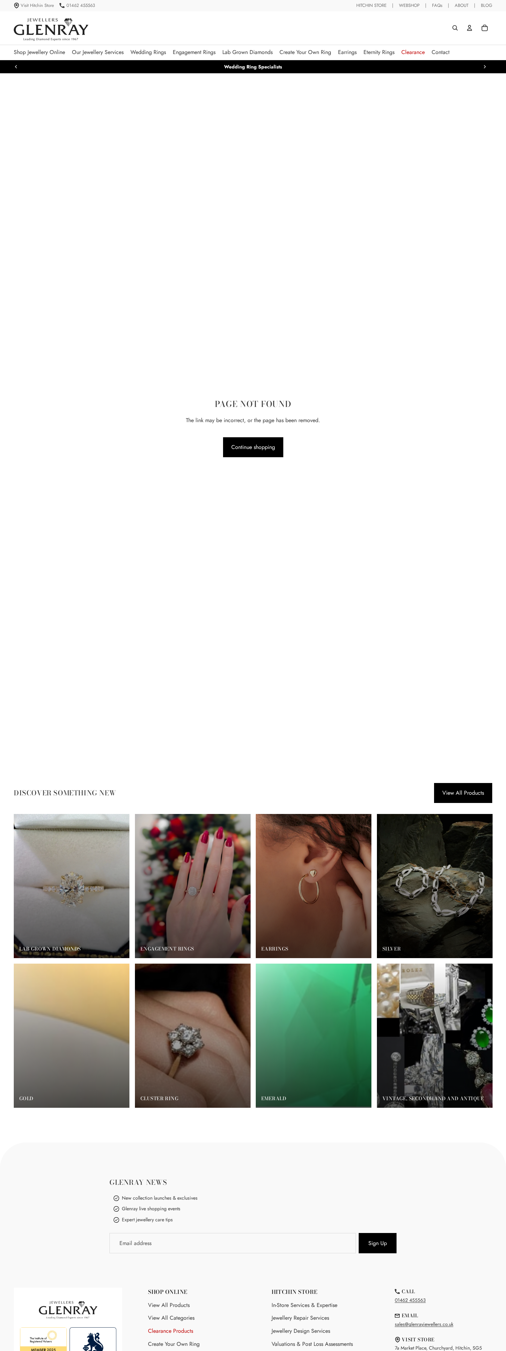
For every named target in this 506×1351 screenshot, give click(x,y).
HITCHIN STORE (371, 5)
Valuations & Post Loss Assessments (312, 1344)
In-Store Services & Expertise (304, 1305)
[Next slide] (484, 66)
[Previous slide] (16, 66)
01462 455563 (80, 5)
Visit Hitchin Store (37, 5)
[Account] (469, 27)
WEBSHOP (409, 5)
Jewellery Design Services (301, 1331)
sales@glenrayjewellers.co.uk (424, 1324)
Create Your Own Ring (174, 1344)
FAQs (437, 5)
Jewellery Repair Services (300, 1318)
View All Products (463, 793)
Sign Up (377, 1243)
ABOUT (461, 5)
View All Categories (171, 1318)
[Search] (455, 27)
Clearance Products (170, 1331)
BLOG (486, 5)
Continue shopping (253, 447)
